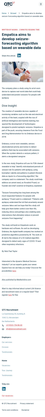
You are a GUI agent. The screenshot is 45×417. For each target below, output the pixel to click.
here (14, 271)
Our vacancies (7, 396)
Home (4, 13)
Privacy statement (27, 404)
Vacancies (6, 365)
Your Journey (7, 370)
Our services (7, 342)
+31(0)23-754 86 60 (14, 325)
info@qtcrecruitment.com (16, 329)
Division (5, 347)
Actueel (13, 13)
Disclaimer (25, 410)
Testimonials (7, 352)
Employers (6, 337)
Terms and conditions (10, 410)
